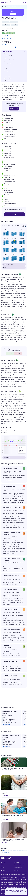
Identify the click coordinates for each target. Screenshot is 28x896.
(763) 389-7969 (6, 746)
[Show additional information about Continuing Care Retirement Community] (9, 123)
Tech (2, 867)
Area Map (6, 74)
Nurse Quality (7, 61)
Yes (11, 353)
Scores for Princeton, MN (9, 72)
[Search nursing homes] (23, 2)
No (19, 353)
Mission (3, 865)
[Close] (25, 891)
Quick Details (7, 53)
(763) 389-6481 (6, 724)
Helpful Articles (7, 80)
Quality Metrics (7, 70)
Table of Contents (7, 52)
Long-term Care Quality (9, 66)
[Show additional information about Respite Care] (14, 134)
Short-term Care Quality (9, 59)
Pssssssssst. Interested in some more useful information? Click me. (16, 892)
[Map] (14, 697)
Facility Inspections (8, 63)
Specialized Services (8, 55)
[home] (6, 2)
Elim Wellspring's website (9, 38)
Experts (3, 870)
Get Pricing (13, 109)
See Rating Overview (6, 35)
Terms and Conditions (20, 865)
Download (13, 13)
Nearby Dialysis (7, 78)
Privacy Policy (18, 867)
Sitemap (16, 870)
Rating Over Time (8, 67)
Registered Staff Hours (9, 57)
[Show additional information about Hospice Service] (12, 131)
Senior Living (8, 6)
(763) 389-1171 (5, 44)
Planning (16, 862)
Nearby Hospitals (8, 76)
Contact (3, 862)
